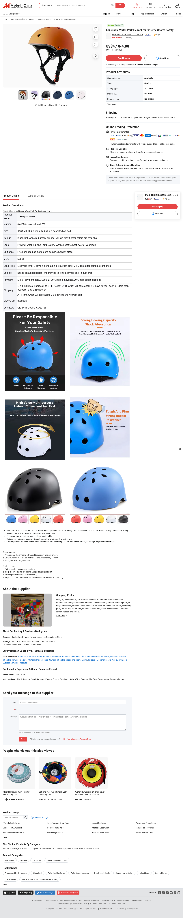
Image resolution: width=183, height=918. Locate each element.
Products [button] (46, 5)
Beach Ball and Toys (144, 832)
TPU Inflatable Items (11, 823)
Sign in (177, 7)
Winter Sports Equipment (57, 860)
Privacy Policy (132, 909)
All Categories (12, 13)
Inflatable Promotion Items (30, 656)
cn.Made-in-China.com (117, 904)
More (5, 884)
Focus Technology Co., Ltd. (73, 909)
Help (132, 13)
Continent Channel (122, 901)
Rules (178, 13)
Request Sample (151, 64)
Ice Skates (37, 860)
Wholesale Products (91, 901)
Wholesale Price (107, 901)
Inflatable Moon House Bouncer (41, 659)
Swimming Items (54, 832)
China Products (50, 901)
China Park (37, 873)
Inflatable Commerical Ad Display (103, 659)
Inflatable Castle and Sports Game (72, 659)
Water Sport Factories (80, 873)
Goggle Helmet (161, 873)
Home (5, 19)
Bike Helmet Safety (102, 873)
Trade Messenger (45, 892)
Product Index (137, 901)
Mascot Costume (118, 656)
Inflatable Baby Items (145, 827)
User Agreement (106, 909)
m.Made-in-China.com (98, 904)
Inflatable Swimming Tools (74, 656)
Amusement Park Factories (16, 873)
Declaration (119, 909)
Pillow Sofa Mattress (100, 832)
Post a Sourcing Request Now (77, 739)
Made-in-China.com (80, 904)
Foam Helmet (10, 879)
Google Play (25, 892)
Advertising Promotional (146, 823)
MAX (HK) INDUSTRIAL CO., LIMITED (127, 34)
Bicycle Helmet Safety (124, 873)
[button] (112, 5)
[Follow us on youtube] (171, 892)
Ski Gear (23, 860)
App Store (9, 892)
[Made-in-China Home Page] (17, 5)
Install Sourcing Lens (69, 892)
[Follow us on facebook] (159, 892)
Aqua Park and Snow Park (58, 823)
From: (15, 702)
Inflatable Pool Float (52, 656)
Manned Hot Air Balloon (12, 827)
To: (16, 709)
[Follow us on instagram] (167, 892)
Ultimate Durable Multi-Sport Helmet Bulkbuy (40, 879)
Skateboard (9, 860)
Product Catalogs (40, 817)
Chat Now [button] (164, 58)
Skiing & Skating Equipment (64, 19)
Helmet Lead (144, 873)
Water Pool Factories (56, 873)
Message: (13, 716)
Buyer (118, 13)
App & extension (147, 13)
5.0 (148, 199)
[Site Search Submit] (120, 5)
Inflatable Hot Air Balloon (98, 656)
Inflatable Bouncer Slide (13, 832)
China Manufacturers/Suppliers (70, 901)
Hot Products (37, 901)
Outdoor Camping (54, 827)
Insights (148, 901)
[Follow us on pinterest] (175, 892)
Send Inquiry (124, 58)
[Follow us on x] (163, 892)
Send (23, 739)
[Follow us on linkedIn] (179, 892)
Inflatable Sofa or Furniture (15, 659)
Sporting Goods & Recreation (23, 19)
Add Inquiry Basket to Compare (52, 105)
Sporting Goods (44, 19)
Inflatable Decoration (100, 827)
